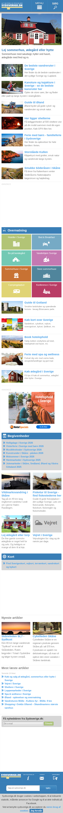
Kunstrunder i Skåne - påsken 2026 (24, 453)
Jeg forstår (36, 810)
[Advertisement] (31, 205)
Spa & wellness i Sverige (18, 694)
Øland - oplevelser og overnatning (23, 697)
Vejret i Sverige (13, 683)
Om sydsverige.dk (28, 774)
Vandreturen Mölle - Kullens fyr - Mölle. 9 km (28, 701)
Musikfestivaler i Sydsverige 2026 (24, 449)
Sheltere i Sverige (14, 687)
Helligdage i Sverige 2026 (19, 442)
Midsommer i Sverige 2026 (20, 456)
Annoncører (56, 774)
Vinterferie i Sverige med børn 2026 (25, 446)
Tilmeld (48, 723)
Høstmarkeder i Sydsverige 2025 (23, 460)
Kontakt (42, 774)
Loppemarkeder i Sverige (18, 690)
